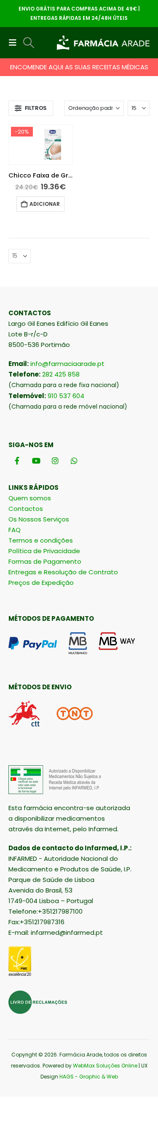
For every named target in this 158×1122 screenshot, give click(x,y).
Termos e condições (40, 540)
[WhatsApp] (74, 461)
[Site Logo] (103, 42)
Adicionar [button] (44, 203)
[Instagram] (55, 461)
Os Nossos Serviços (38, 519)
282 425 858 (61, 374)
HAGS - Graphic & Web (88, 1076)
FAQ (14, 529)
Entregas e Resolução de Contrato (63, 572)
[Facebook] (17, 461)
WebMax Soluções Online (105, 1065)
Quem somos (29, 498)
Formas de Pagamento (44, 561)
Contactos (25, 508)
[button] (15, 42)
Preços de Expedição (41, 582)
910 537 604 (66, 395)
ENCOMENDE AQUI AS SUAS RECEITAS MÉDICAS (79, 67)
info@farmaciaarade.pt (67, 363)
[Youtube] (36, 461)
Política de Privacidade (44, 550)
